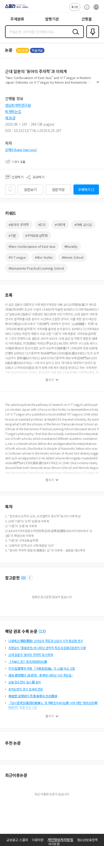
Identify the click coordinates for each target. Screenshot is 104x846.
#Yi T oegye (17, 257)
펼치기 (49, 380)
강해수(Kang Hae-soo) (21, 149)
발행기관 (52, 19)
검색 (74, 35)
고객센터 (85, 9)
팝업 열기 (30, 577)
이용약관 (38, 839)
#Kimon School (72, 257)
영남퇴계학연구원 (18, 105)
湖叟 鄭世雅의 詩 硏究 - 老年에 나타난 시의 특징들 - (40, 675)
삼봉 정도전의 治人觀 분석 (24, 682)
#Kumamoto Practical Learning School (36, 268)
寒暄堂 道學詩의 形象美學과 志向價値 (32, 696)
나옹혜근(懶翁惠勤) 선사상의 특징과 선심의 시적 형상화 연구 (45, 640)
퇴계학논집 (13, 111)
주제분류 (17, 19)
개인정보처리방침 (60, 839)
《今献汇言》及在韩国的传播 (27, 661)
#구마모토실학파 (36, 235)
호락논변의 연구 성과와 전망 (25, 689)
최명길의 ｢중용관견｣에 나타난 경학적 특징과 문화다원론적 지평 (47, 648)
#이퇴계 (60, 224)
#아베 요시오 (83, 224)
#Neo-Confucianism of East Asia (32, 246)
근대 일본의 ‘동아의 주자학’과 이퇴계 (30, 654)
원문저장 (58, 189)
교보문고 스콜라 (17, 839)
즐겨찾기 (91, 37)
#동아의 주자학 (19, 224)
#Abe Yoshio (44, 257)
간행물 (87, 19)
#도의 (42, 224)
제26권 (10, 117)
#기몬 (12, 235)
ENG (96, 9)
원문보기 (30, 189)
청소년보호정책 (87, 839)
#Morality (70, 246)
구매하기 (84, 189)
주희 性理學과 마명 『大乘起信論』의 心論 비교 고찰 (41, 668)
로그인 (74, 7)
